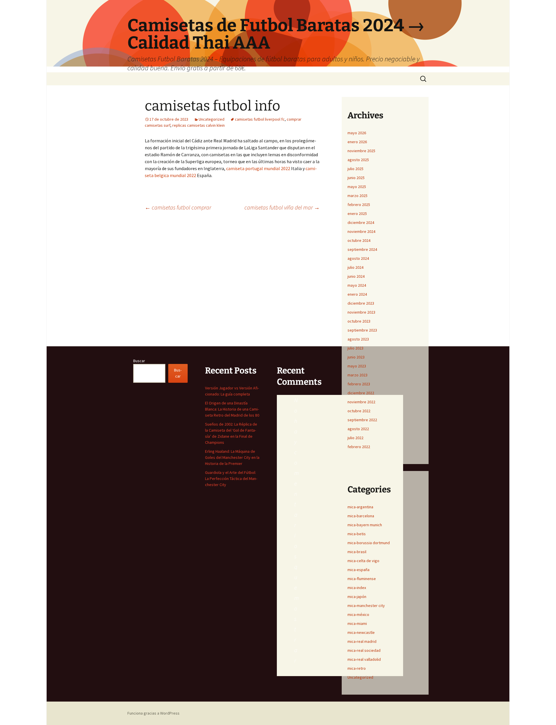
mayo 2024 (357, 285)
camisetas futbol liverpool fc (260, 119)
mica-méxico (358, 614)
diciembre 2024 (361, 222)
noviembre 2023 (361, 312)
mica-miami (357, 623)
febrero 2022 (359, 446)
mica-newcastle (361, 632)
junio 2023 (356, 357)
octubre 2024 (359, 240)
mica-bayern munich (365, 524)
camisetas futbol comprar (178, 207)
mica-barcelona (361, 515)
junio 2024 (356, 276)
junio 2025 (356, 177)
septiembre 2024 (362, 249)
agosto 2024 (358, 258)
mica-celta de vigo (363, 560)
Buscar (139, 360)
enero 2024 (357, 294)
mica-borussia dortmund (369, 542)
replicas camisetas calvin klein (198, 125)
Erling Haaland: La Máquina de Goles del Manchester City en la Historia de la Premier (232, 457)
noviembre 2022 (361, 401)
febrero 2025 (359, 204)
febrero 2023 (359, 384)
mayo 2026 (357, 132)
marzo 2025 (357, 195)
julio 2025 (355, 168)
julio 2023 (355, 348)
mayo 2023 (357, 366)
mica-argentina (360, 506)
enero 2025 (357, 213)
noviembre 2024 (361, 231)
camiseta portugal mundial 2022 (258, 168)
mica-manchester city (366, 605)
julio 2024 (355, 267)
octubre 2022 (359, 410)
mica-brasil (357, 551)
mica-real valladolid (364, 659)
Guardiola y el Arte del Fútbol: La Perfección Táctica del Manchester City (231, 478)
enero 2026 (357, 141)
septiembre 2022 (362, 419)
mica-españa (359, 569)
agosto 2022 (358, 428)
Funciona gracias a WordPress (153, 713)
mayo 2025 (357, 186)
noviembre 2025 (361, 150)
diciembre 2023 (361, 303)
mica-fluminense (362, 578)
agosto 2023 (358, 339)
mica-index (357, 587)
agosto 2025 (358, 159)
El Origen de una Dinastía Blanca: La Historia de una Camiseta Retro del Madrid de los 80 (232, 409)
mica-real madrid (362, 641)
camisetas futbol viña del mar (282, 207)
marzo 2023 (357, 375)
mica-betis (357, 533)
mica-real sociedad (364, 650)
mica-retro (357, 668)
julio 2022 (355, 437)
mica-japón (357, 596)
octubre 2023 (359, 321)
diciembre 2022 (361, 392)
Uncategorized (211, 119)
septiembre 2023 (362, 330)
